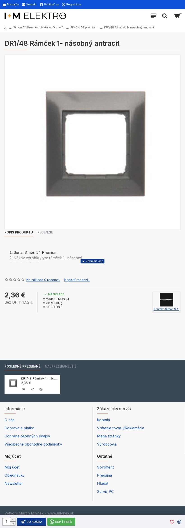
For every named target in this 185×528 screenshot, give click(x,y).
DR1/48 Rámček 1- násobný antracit (39, 378)
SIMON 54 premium (83, 27)
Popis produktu (19, 232)
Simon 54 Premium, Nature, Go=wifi (38, 27)
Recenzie (45, 232)
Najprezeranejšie (60, 366)
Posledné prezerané (22, 366)
